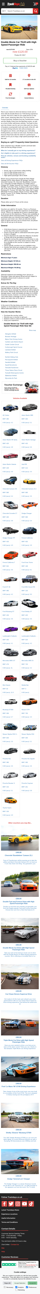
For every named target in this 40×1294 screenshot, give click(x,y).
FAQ (2, 1248)
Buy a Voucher (20, 61)
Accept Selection (19, 1283)
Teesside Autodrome (11, 367)
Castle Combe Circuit (12, 344)
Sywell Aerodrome (11, 365)
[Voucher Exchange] (20, 387)
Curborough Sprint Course (13, 347)
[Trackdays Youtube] (24, 1206)
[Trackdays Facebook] (4, 1206)
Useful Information (8, 1218)
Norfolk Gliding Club (11, 357)
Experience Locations (9, 1214)
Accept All (32, 1283)
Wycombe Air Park (11, 378)
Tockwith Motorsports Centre (14, 373)
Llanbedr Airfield (10, 350)
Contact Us (15, 1244)
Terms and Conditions (9, 1222)
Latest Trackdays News (10, 1210)
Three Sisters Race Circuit (13, 370)
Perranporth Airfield (11, 359)
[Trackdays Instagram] (18, 1206)
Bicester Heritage (10, 336)
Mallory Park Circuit (11, 352)
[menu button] (3, 4)
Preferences (33, 1287)
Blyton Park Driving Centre (13, 339)
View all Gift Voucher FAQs (9, 163)
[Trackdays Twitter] (11, 1206)
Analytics (21, 1287)
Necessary (9, 1287)
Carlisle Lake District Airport (14, 342)
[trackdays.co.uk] (16, 6)
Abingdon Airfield (10, 334)
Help (3, 1251)
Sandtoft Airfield (10, 362)
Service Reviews (30, 1265)
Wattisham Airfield (11, 375)
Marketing (21, 1290)
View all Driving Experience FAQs (12, 160)
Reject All (7, 1283)
